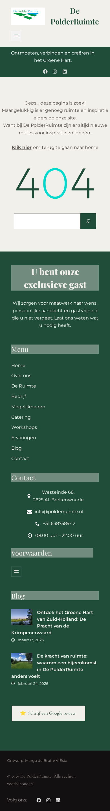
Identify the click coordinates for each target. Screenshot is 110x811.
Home (18, 365)
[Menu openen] (16, 36)
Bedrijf (18, 396)
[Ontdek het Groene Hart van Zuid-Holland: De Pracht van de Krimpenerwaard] (21, 618)
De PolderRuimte (74, 16)
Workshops (24, 427)
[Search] (88, 221)
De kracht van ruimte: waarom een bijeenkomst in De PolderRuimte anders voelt (54, 666)
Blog (16, 448)
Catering (21, 417)
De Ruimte (23, 386)
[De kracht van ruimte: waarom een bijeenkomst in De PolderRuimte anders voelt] (21, 662)
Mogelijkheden (28, 406)
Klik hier (22, 147)
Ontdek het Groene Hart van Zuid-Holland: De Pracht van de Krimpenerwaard (52, 622)
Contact (20, 458)
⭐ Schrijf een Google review (48, 713)
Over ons (21, 375)
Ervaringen (23, 437)
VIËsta (61, 760)
